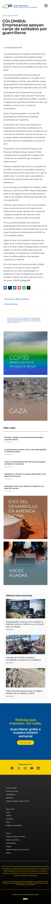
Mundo (8, 853)
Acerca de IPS (11, 788)
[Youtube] (32, 768)
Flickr (8, 822)
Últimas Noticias (22, 299)
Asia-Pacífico (11, 843)
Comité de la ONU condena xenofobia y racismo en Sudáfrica (23, 658)
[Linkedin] (38, 768)
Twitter (8, 815)
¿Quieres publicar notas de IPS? (17, 801)
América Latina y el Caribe (15, 836)
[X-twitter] (19, 768)
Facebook (9, 819)
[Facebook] (12, 768)
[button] (5, 287)
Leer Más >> (8, 442)
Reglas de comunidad (14, 825)
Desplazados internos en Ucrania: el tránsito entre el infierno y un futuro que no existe (25, 624)
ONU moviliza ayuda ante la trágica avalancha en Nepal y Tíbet (24, 692)
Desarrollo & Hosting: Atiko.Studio (25, 894)
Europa (8, 846)
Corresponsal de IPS (13, 47)
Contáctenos (10, 794)
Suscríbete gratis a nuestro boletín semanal (25, 732)
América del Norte (12, 840)
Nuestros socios (12, 791)
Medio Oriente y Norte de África (17, 850)
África (8, 833)
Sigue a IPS (10, 809)
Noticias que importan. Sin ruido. (25, 721)
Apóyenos (9, 798)
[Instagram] (25, 768)
